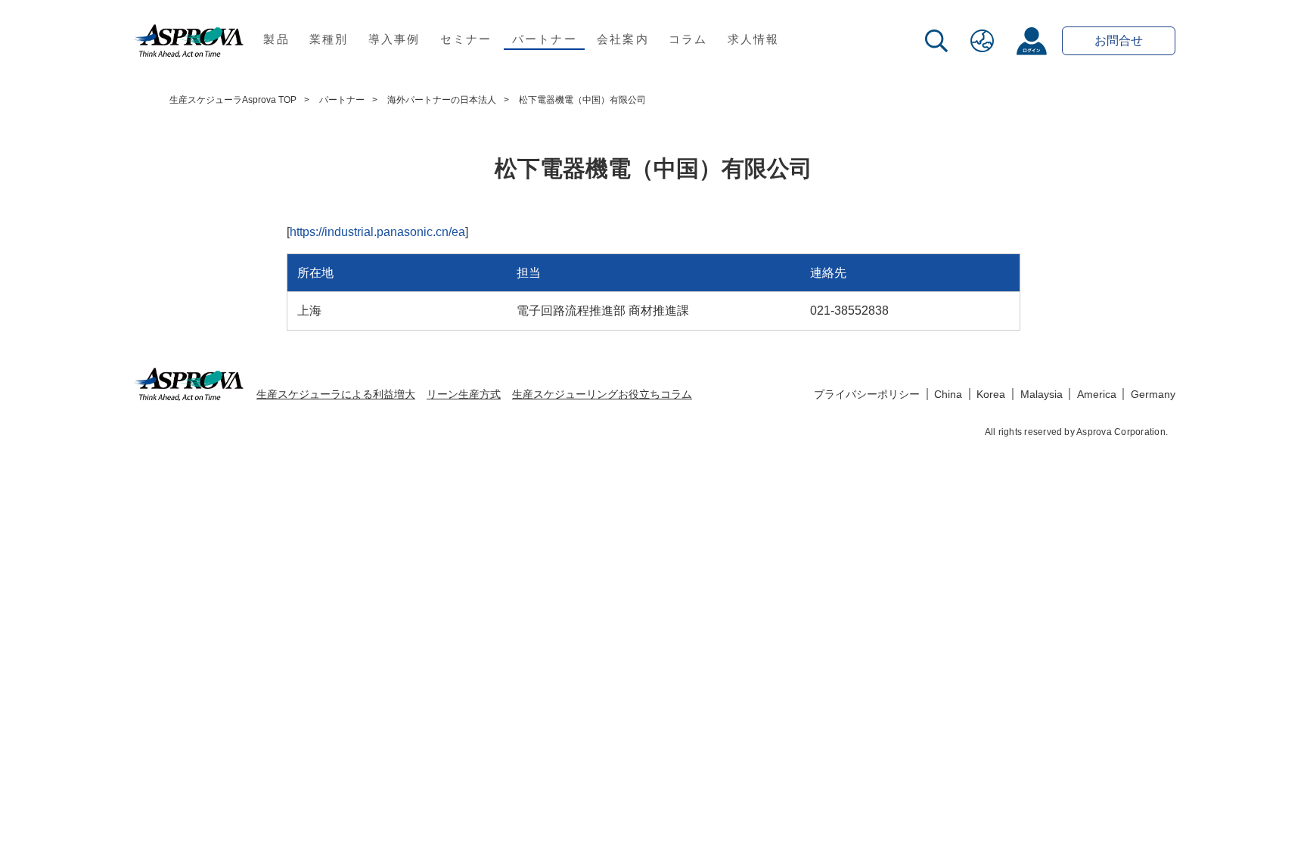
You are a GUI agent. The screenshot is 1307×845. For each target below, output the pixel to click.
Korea (990, 394)
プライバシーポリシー (867, 394)
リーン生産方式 (464, 394)
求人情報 (754, 39)
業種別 (329, 39)
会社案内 (623, 39)
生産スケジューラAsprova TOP (232, 100)
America (1096, 394)
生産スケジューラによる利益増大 (335, 394)
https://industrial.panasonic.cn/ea (377, 231)
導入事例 (394, 39)
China (948, 394)
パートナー (544, 39)
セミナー (466, 39)
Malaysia (1041, 394)
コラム (688, 39)
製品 (276, 39)
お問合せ (1118, 40)
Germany (1153, 394)
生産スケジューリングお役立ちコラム (602, 394)
